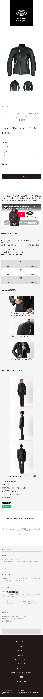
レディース (5, 106)
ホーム (21, 646)
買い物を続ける (7, 497)
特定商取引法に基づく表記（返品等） (14, 488)
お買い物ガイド (21, 650)
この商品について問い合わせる (12, 494)
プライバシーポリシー (21, 659)
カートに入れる (23, 177)
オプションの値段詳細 (9, 481)
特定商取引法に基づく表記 (21, 655)
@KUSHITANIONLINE (22, 681)
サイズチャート (7, 485)
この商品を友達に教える (10, 491)
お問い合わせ (22, 663)
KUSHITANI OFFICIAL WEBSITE (21, 672)
